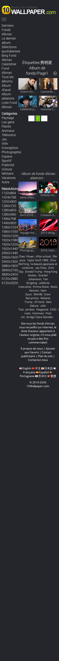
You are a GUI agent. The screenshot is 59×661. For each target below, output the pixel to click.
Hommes (38, 313)
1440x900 (9, 223)
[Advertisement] (37, 39)
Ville (5, 143)
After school (43, 256)
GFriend (39, 302)
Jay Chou (40, 268)
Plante (6, 126)
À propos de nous (32, 348)
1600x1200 (10, 236)
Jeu (4, 139)
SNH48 (38, 294)
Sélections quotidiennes (11, 49)
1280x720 (9, 206)
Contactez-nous (38, 360)
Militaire (7, 173)
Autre (5, 182)
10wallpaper (30, 9)
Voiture (7, 169)
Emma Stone (41, 287)
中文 (38, 368)
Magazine (42, 309)
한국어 (42, 376)
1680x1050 (10, 231)
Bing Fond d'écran (9, 57)
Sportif (6, 160)
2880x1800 (10, 266)
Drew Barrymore (38, 296)
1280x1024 (10, 227)
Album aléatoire (8, 96)
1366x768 (9, 218)
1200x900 (9, 201)
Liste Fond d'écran (9, 104)
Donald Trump (33, 271)
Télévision (9, 135)
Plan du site (45, 356)
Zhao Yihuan (26, 256)
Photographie (11, 152)
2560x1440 (10, 253)
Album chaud (6, 87)
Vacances (9, 178)
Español (44, 372)
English (26, 368)
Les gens (8, 122)
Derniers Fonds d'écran (8, 29)
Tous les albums (8, 79)
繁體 (53, 376)
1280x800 (9, 210)
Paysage (8, 118)
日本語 (48, 368)
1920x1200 (10, 244)
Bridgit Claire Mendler (40, 317)
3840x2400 (10, 274)
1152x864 (9, 193)
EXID (53, 309)
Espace (7, 156)
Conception (10, 148)
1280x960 (9, 214)
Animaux (8, 130)
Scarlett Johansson (38, 277)
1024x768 (9, 197)
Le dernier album (9, 40)
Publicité (8, 165)
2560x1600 (10, 257)
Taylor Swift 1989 (37, 260)
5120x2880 (10, 278)
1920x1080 (10, 240)
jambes (29, 309)
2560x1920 (10, 261)
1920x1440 (10, 248)
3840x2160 (10, 270)
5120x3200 (10, 283)
